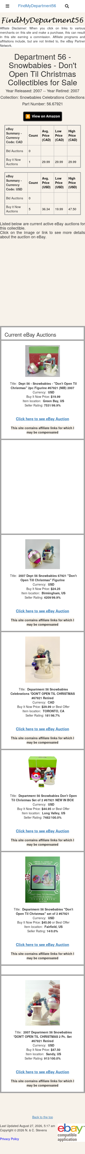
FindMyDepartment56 (37, 5)
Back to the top (42, 1117)
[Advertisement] (42, 283)
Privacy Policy (9, 1139)
